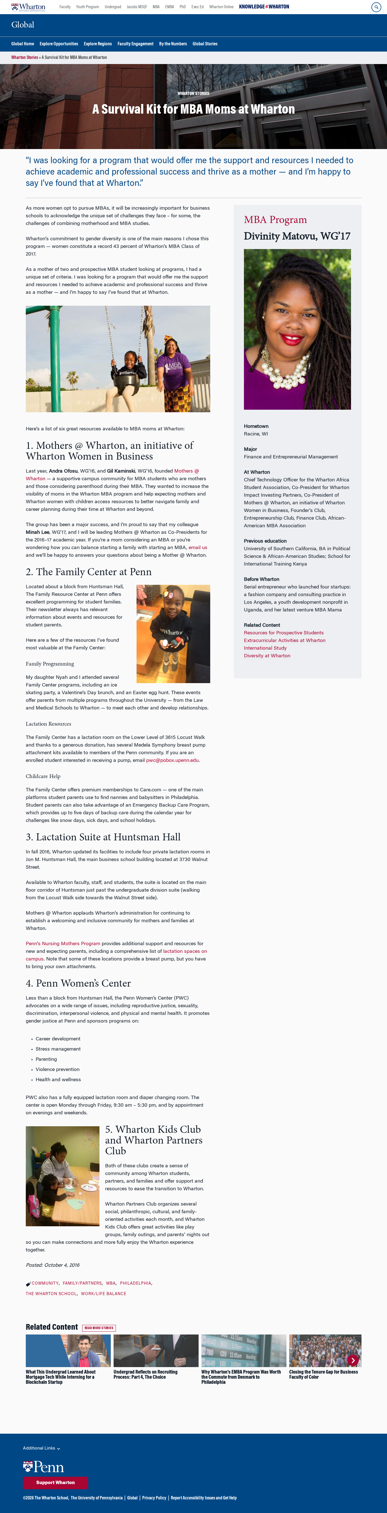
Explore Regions (98, 44)
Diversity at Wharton (267, 656)
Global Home (22, 44)
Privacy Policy (154, 1498)
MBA (156, 7)
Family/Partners (82, 1284)
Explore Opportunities (59, 44)
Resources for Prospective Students (284, 633)
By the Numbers (173, 44)
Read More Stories (99, 1328)
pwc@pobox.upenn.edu (172, 760)
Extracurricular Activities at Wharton (285, 640)
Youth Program (87, 7)
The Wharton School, (52, 1498)
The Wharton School (51, 1294)
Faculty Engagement (136, 44)
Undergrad (113, 7)
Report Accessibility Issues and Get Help (204, 1498)
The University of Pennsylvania (97, 1498)
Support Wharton (55, 1483)
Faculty (65, 7)
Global (132, 1498)
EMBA (169, 7)
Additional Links (39, 1448)
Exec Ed (198, 7)
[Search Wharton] (376, 7)
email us (198, 548)
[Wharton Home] (28, 7)
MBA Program (275, 220)
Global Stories (205, 44)
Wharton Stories (24, 58)
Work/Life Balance (103, 1294)
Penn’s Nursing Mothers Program (63, 944)
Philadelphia (135, 1284)
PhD (183, 7)
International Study (265, 648)
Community (45, 1284)
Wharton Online (221, 7)
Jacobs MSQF (137, 7)
